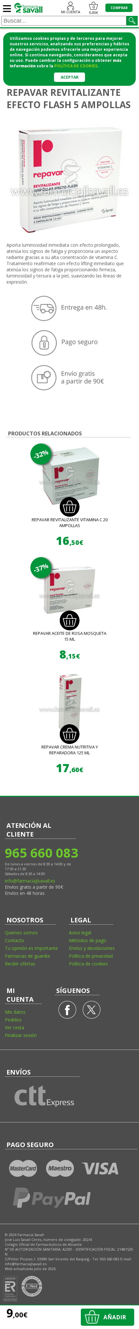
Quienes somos (21, 932)
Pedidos (13, 1020)
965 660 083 (41, 853)
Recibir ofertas (20, 964)
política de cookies (75, 66)
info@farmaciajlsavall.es (30, 881)
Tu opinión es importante (31, 948)
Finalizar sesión (21, 1035)
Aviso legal (80, 932)
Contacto (14, 940)
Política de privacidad (91, 956)
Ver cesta (14, 1027)
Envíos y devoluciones (92, 948)
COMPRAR (119, 8)
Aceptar (70, 77)
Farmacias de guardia (27, 956)
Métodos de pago (87, 940)
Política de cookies (88, 964)
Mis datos (15, 1012)
